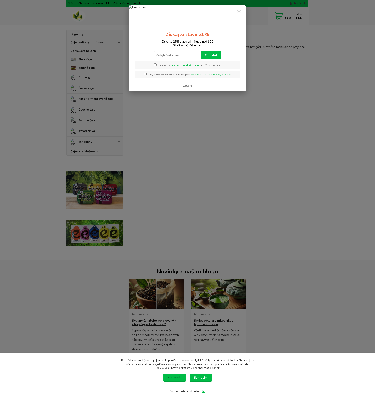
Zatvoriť (187, 85)
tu (203, 391)
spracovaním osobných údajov (186, 65)
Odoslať (211, 55)
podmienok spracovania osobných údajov (210, 74)
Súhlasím (201, 377)
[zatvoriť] (239, 11)
